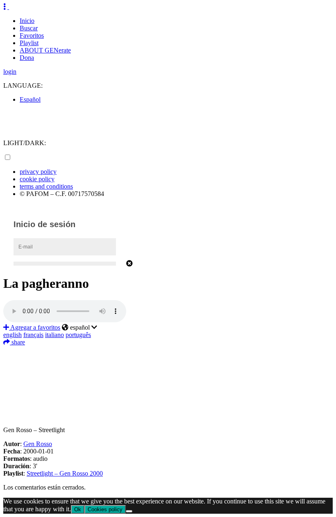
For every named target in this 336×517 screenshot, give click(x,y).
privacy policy (38, 171)
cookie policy (37, 178)
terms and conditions (46, 186)
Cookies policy (105, 509)
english (12, 334)
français (33, 334)
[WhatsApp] (168, 389)
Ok (77, 509)
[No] (129, 511)
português (78, 334)
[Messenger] (168, 401)
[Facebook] (168, 352)
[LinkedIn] (168, 377)
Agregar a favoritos (34, 327)
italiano (54, 334)
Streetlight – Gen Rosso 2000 (65, 473)
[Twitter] (168, 364)
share (17, 342)
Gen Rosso (37, 443)
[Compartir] (168, 414)
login (9, 71)
